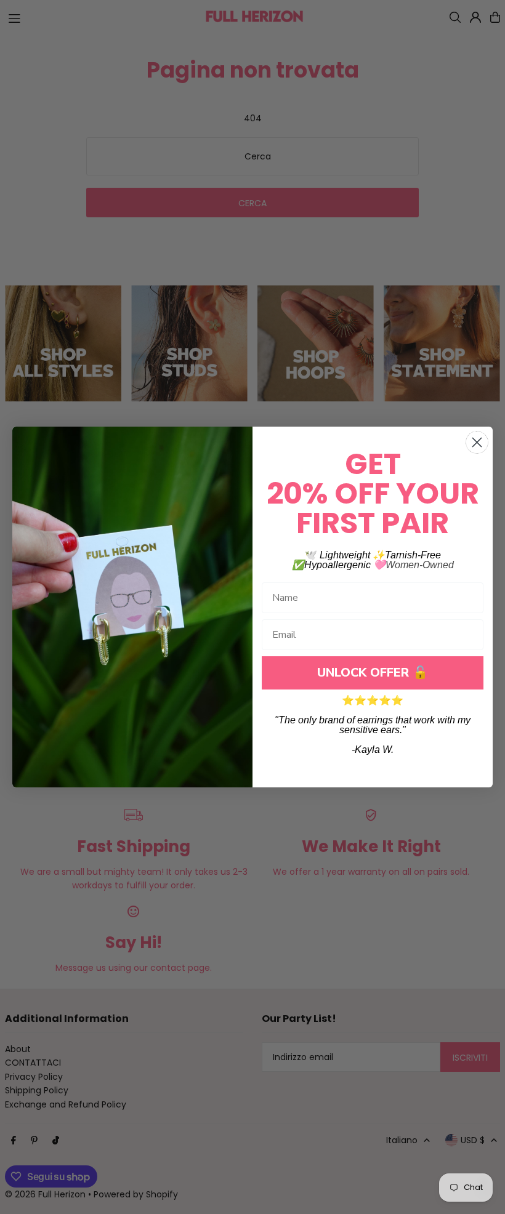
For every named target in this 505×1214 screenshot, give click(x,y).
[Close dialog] (477, 442)
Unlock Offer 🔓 (372, 672)
